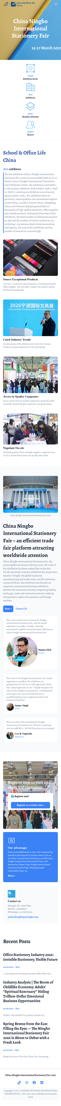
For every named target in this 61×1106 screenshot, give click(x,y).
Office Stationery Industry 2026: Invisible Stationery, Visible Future (30, 957)
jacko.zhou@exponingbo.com (23, 917)
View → (8, 608)
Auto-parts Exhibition (37, 1093)
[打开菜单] (56, 4)
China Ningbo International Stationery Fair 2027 (30, 1075)
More (11, 875)
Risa (18, 967)
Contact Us (21, 608)
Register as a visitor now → (30, 805)
